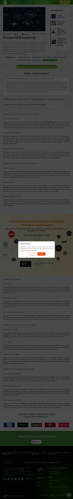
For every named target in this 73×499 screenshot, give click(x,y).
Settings (32, 254)
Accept (41, 254)
